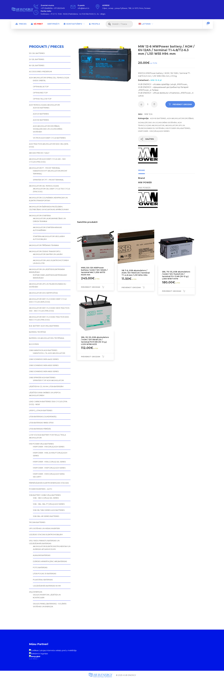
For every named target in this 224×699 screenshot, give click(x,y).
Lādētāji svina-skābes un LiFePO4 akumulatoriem (45, 393)
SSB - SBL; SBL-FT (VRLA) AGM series (49, 504)
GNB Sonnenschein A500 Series (44, 365)
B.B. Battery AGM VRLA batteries (44, 326)
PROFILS (96, 24)
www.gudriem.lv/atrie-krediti (34, 657)
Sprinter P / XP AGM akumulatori (48, 380)
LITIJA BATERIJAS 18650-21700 (41, 423)
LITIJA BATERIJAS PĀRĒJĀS (40, 429)
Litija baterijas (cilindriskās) (42, 416)
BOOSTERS (34, 344)
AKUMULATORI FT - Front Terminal (44, 168)
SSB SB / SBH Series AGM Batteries (49, 510)
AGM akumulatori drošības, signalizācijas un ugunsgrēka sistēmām (47, 129)
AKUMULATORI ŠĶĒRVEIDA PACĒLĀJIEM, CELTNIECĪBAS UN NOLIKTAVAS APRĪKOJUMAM (49, 208)
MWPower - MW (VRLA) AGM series (154, 131)
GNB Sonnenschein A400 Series (44, 359)
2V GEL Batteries (36, 59)
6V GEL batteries (36, 65)
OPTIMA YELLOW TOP (42, 99)
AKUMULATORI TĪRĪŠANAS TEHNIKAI (44, 245)
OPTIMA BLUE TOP (41, 87)
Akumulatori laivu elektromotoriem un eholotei (51, 261)
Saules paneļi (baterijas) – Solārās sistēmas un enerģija (49, 605)
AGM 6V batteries (158, 118)
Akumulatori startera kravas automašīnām (47, 228)
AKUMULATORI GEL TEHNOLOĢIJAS (44, 186)
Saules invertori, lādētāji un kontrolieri (47, 596)
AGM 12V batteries (41, 108)
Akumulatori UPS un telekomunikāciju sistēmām (47, 285)
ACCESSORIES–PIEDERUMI (40, 71)
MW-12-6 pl (156, 80)
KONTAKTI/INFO (74, 24)
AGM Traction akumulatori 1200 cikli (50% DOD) (48, 145)
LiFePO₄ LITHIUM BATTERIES (40, 410)
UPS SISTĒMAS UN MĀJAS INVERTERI (44, 528)
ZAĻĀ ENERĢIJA (35, 592)
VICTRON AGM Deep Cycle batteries (49, 138)
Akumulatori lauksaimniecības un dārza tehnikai (49, 219)
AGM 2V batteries (41, 114)
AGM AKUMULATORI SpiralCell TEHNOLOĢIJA (49, 78)
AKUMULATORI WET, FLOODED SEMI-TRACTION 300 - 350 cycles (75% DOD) (49, 309)
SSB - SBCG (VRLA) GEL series (46, 498)
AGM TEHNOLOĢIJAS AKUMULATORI (44, 105)
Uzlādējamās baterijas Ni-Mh (47, 586)
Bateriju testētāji (37, 332)
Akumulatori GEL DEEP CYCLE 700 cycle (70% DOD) (51, 190)
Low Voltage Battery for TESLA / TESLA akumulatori (47, 436)
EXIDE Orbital (39, 80)
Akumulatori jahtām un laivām (47, 254)
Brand (141, 170)
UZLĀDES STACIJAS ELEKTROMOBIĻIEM (46, 534)
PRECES (23, 24)
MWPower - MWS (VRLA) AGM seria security (49, 475)
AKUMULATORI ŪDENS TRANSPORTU (44, 251)
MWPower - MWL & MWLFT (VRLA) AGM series (50, 454)
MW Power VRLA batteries (177, 128)
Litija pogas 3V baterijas (44, 573)
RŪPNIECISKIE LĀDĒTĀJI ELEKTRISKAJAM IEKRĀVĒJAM (50, 276)
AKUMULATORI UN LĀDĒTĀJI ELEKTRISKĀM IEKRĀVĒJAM (47, 270)
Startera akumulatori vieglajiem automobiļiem (49, 237)
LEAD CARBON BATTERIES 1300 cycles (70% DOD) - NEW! (48, 402)
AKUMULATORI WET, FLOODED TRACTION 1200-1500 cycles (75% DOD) (49, 318)
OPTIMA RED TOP (40, 93)
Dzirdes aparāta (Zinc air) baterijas (50, 561)
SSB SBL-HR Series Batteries (46, 516)
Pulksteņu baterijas (43, 580)
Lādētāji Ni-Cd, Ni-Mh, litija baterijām (46, 386)
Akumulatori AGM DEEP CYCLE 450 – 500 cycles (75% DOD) (47, 160)
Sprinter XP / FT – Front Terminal (48, 180)
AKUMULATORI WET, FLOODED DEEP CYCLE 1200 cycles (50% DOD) (48, 300)
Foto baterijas (40, 567)
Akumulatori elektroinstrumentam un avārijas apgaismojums (51, 547)
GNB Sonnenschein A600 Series (44, 371)
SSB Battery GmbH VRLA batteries (45, 495)
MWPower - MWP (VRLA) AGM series (49, 468)
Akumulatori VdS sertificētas (43, 293)
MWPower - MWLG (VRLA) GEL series (49, 462)
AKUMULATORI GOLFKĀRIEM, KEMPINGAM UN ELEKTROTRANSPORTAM (48, 199)
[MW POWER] (148, 156)
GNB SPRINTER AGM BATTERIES (42, 377)
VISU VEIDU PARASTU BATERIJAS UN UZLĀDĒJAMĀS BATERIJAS (44, 542)
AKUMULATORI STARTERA (40, 215)
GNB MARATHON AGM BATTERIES (43, 350)
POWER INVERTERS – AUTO (40, 489)
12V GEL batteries (37, 53)
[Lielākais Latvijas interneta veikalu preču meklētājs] (52, 650)
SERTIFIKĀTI (53, 24)
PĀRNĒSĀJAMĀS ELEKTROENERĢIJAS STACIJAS (49, 483)
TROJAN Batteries (37, 522)
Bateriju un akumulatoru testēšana (46, 338)
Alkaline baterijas (41, 555)
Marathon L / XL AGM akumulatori (49, 353)
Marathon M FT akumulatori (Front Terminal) (50, 172)
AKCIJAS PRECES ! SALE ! (39, 153)
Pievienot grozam (182, 104)
